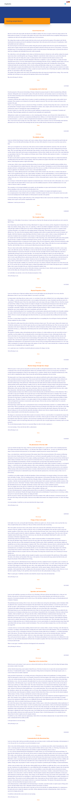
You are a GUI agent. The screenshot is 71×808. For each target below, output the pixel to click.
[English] (67, 2)
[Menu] (65, 4)
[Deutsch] (69, 2)
